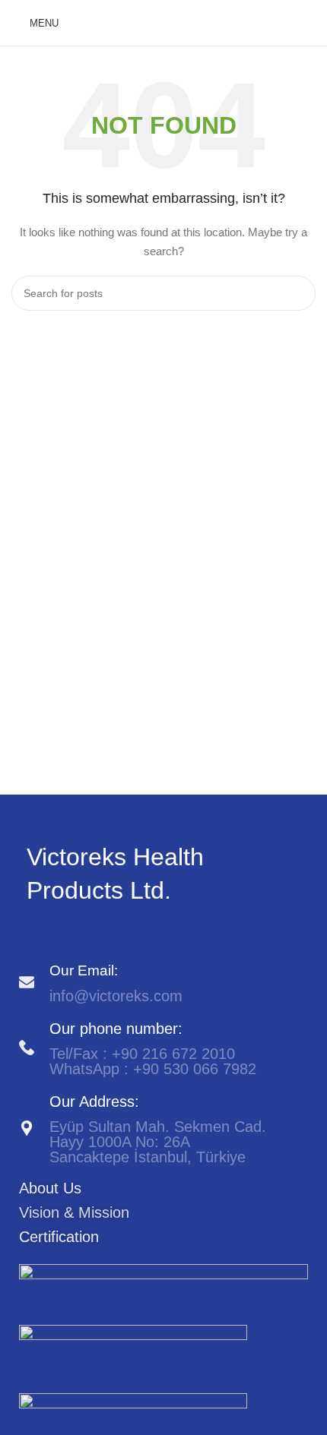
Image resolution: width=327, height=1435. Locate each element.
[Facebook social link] (35, 933)
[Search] (311, 23)
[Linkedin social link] (70, 933)
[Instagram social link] (53, 933)
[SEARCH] (298, 293)
